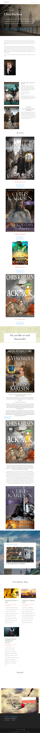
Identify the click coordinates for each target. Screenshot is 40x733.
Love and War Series (20, 319)
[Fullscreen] (32, 561)
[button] (20, 555)
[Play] (7, 561)
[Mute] (30, 561)
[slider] (19, 561)
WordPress (28, 731)
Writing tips (13, 719)
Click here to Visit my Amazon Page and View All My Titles (19, 29)
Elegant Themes (18, 731)
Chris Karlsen (8, 604)
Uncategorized (8, 605)
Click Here (20, 186)
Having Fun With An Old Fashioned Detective (10, 640)
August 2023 (7, 719)
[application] (20, 554)
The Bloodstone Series (20, 182)
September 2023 (7, 718)
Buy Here (7, 417)
